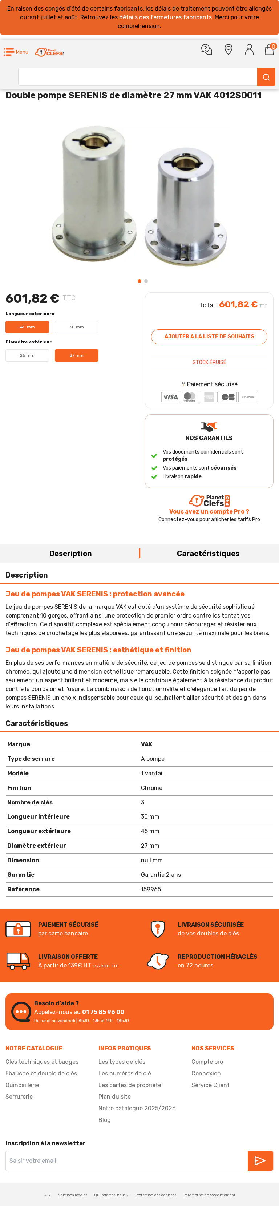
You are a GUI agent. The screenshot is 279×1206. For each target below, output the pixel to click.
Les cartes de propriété (129, 1085)
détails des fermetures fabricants (165, 17)
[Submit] (266, 77)
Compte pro (207, 1061)
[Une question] (207, 49)
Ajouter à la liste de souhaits (209, 337)
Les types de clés (121, 1061)
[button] (16, 52)
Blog (104, 1120)
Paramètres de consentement (209, 1195)
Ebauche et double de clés (41, 1073)
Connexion (206, 1073)
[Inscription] (260, 1161)
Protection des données (156, 1195)
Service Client (210, 1085)
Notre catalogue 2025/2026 (137, 1108)
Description (70, 553)
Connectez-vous (178, 519)
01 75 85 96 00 (103, 1012)
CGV (47, 1195)
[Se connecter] (249, 49)
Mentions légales (72, 1195)
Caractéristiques (208, 553)
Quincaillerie (22, 1085)
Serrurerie (19, 1096)
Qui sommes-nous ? (111, 1195)
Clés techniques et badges (41, 1061)
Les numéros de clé (124, 1073)
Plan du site (114, 1096)
